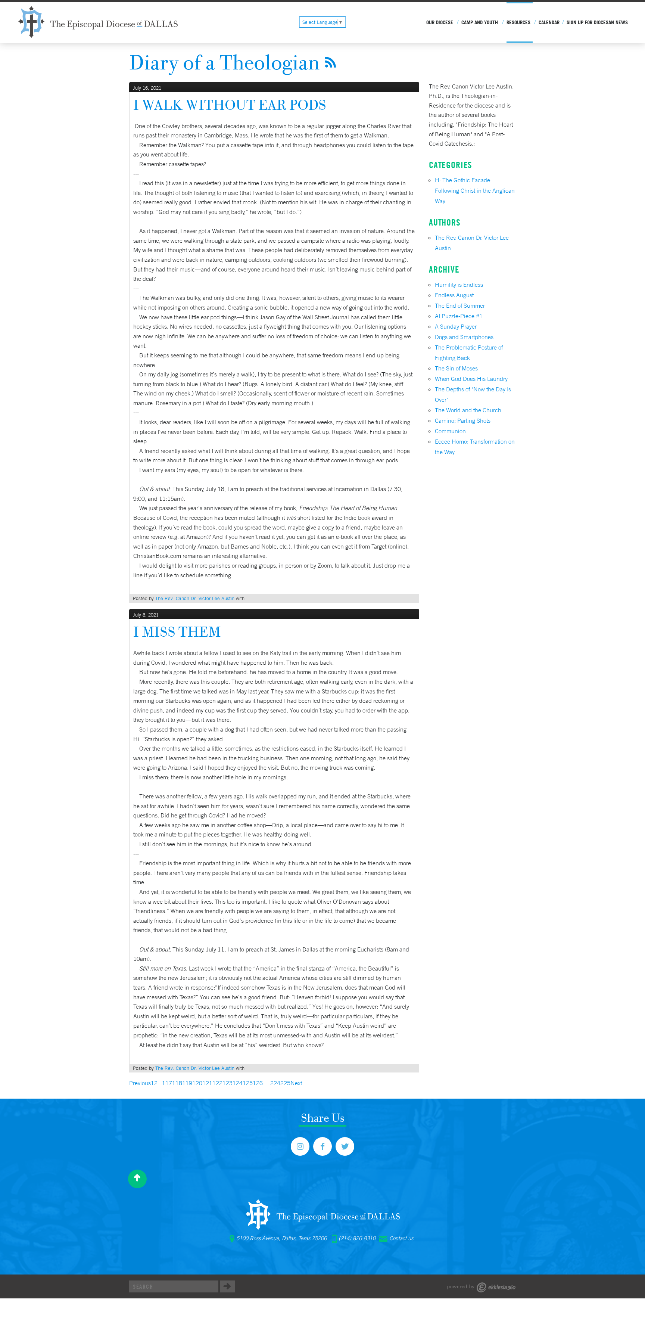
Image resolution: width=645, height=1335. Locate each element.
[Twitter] (345, 1146)
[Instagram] (300, 1146)
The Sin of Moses (456, 368)
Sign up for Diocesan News (597, 22)
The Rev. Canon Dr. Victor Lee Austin (194, 598)
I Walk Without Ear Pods (229, 104)
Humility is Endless (459, 284)
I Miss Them (177, 631)
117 (167, 1083)
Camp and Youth (479, 22)
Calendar (549, 22)
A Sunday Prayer (456, 326)
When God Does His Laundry (471, 378)
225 (285, 1083)
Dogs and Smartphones (464, 337)
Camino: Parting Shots (462, 420)
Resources (518, 22)
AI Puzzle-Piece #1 (459, 316)
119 (187, 1083)
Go (227, 1286)
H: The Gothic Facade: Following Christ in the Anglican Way (475, 190)
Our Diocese (439, 22)
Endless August (454, 295)
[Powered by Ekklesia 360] (481, 1287)
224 (275, 1083)
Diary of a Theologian (224, 62)
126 (258, 1083)
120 (197, 1083)
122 (217, 1083)
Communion (450, 431)
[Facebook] (322, 1146)
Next (296, 1083)
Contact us (401, 1238)
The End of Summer (460, 305)
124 (238, 1083)
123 (227, 1083)
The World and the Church (468, 410)
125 (248, 1083)
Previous (140, 1083)
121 (207, 1083)
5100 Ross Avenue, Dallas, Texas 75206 (281, 1238)
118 (177, 1083)
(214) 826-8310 (357, 1238)
